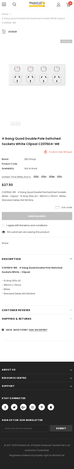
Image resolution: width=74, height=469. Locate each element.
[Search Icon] (14, 4)
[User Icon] (59, 4)
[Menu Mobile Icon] (4, 4)
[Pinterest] (41, 407)
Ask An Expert (38, 329)
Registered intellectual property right (29, 455)
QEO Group (30, 159)
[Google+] (23, 407)
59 (8, 232)
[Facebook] (5, 407)
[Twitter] (14, 407)
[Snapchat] (51, 407)
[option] (37, 75)
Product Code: (10, 163)
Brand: (5, 159)
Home (5, 14)
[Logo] (37, 4)
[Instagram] (32, 407)
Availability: (8, 168)
